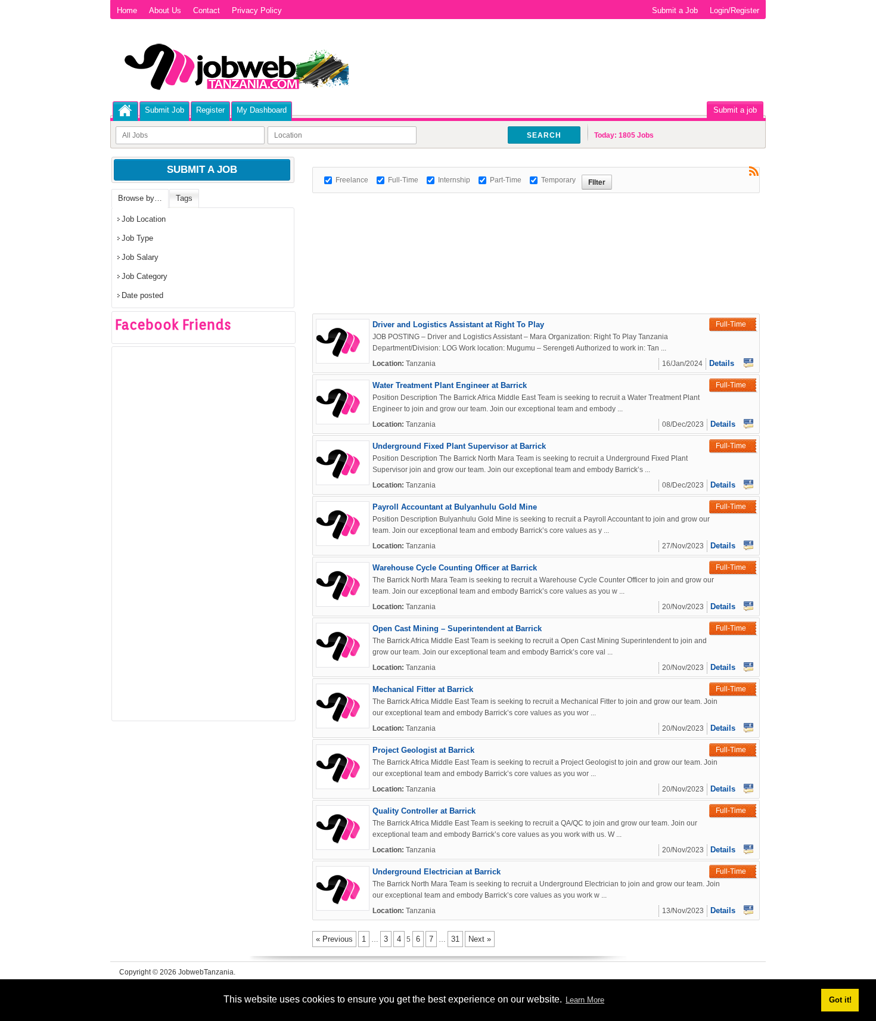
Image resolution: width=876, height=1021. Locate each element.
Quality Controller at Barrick (424, 810)
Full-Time (403, 180)
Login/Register (734, 10)
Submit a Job (675, 10)
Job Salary (140, 257)
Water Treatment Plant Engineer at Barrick (449, 385)
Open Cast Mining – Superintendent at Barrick (457, 628)
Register (210, 109)
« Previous (334, 939)
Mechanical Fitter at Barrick (422, 689)
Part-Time (505, 180)
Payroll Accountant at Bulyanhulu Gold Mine (454, 506)
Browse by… (140, 198)
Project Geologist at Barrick (423, 750)
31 (455, 939)
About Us (165, 10)
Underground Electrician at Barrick (436, 871)
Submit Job (164, 109)
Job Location (144, 219)
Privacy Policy (257, 10)
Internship (454, 180)
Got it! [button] (840, 999)
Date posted (142, 295)
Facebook (748, 363)
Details (721, 363)
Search (544, 135)
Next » (479, 939)
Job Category (144, 276)
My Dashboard (262, 109)
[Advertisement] (529, 220)
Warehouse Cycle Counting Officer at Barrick (454, 567)
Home (127, 10)
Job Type (137, 238)
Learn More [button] (585, 999)
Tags (184, 198)
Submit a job (735, 109)
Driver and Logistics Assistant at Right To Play (458, 324)
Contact (206, 10)
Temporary (558, 180)
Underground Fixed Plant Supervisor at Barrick (459, 446)
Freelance (352, 180)
